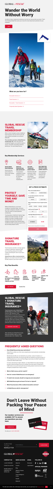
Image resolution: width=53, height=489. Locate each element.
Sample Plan (22, 286)
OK (46, 486)
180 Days (40, 206)
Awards (17, 478)
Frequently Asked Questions (15, 106)
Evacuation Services (14, 95)
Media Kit (18, 481)
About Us (18, 463)
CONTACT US (11, 427)
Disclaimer (29, 463)
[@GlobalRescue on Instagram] (43, 463)
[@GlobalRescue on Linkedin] (40, 463)
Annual (32, 199)
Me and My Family (43, 192)
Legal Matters (30, 465)
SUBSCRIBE (44, 445)
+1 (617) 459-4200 (15, 431)
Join (9, 26)
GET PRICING (10, 286)
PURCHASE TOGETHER (13, 326)
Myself (32, 192)
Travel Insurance (13, 99)
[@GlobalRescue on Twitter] (38, 463)
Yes (32, 211)
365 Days (45, 206)
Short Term (43, 199)
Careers (17, 465)
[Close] (51, 487)
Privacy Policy (40, 486)
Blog (17, 468)
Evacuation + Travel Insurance (16, 102)
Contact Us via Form (8, 465)
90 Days (35, 206)
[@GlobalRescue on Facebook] (36, 463)
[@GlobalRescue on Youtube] (45, 463)
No (42, 211)
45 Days (30, 206)
